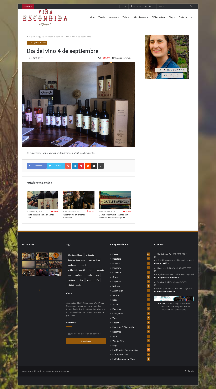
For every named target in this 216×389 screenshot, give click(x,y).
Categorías (117, 313)
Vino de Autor (140, 17)
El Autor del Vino (120, 354)
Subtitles (116, 281)
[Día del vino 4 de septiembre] (55, 272)
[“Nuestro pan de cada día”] (28, 256)
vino (81, 280)
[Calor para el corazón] (55, 256)
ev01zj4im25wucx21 (76, 270)
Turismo (126, 17)
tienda (89, 275)
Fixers (115, 254)
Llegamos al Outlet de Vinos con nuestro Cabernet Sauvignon (113, 216)
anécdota (90, 255)
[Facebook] (185, 371)
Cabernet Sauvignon (76, 260)
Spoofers (116, 259)
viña (97, 280)
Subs (114, 336)
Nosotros (113, 17)
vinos (89, 280)
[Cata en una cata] (55, 264)
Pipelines (116, 309)
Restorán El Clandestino (123, 327)
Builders (116, 286)
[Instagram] (188, 371)
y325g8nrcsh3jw (75, 285)
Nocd (114, 300)
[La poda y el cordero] (42, 264)
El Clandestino (158, 17)
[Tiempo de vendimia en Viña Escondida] (42, 256)
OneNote (116, 272)
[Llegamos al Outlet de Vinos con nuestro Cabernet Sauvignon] (115, 200)
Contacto (183, 17)
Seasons (116, 322)
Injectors (116, 268)
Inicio (92, 17)
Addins (115, 304)
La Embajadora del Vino (52, 36)
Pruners (116, 263)
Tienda (102, 17)
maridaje (100, 270)
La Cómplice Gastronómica (125, 350)
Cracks (115, 277)
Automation (117, 291)
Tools (114, 318)
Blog (171, 17)
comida (84, 265)
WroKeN (161, 303)
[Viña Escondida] (45, 17)
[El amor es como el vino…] (28, 272)
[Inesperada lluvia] (28, 264)
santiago (78, 275)
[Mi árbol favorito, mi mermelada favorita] (42, 272)
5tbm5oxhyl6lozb (75, 255)
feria (91, 270)
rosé (69, 275)
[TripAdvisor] (192, 371)
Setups (115, 295)
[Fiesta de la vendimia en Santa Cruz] (42, 200)
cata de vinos (94, 260)
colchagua (72, 265)
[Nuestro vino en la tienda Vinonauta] (78, 200)
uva (97, 275)
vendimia (71, 280)
